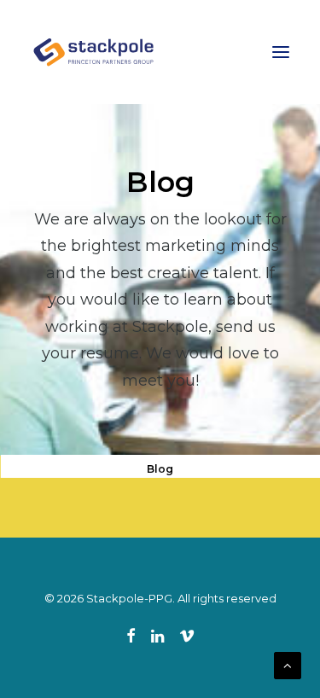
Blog (160, 468)
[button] (280, 52)
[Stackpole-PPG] (95, 52)
